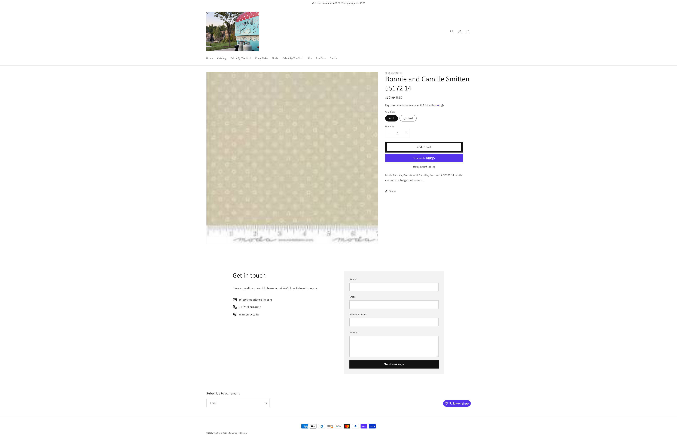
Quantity (389, 126)
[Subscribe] (266, 403)
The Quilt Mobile (221, 433)
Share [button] (392, 191)
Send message (394, 364)
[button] (452, 31)
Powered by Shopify (238, 433)
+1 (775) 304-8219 (250, 307)
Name (352, 279)
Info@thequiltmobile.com (255, 300)
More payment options (424, 166)
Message (354, 332)
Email (352, 296)
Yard (391, 118)
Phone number (358, 314)
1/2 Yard (408, 118)
